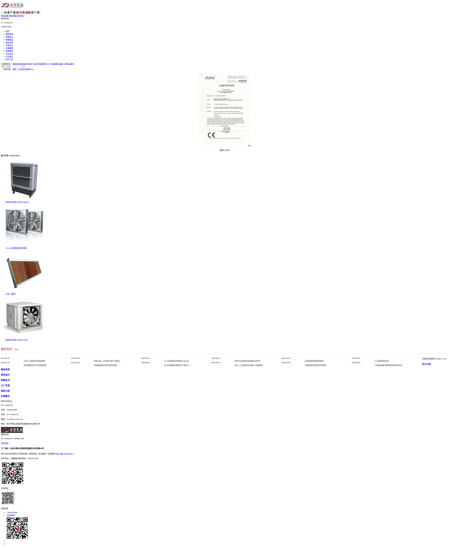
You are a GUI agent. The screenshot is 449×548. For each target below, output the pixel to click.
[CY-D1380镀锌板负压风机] (24, 246)
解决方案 (9, 42)
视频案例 (9, 51)
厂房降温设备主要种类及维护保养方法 (388, 365)
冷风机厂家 (30, 64)
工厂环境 (5, 385)
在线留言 (5, 396)
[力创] (12, 7)
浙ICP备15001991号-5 (65, 454)
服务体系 (5, 369)
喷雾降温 (9, 40)
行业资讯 (9, 56)
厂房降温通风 (68, 64)
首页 (7, 31)
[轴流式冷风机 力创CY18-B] (24, 338)
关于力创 (9, 59)
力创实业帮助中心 (25, 69)
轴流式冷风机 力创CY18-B (16, 340)
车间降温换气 (41, 64)
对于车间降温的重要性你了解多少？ (177, 365)
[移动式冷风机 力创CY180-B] (24, 200)
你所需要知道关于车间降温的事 (35, 365)
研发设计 (5, 374)
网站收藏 (4, 16)
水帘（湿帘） (11, 294)
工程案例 (9, 48)
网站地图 (12, 16)
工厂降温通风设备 (54, 64)
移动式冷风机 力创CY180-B (17, 202)
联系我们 (20, 16)
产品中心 (9, 45)
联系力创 (5, 391)
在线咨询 (4, 443)
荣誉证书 (5, 380)
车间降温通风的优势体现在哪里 (105, 365)
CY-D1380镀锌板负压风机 (16, 248)
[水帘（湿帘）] (24, 292)
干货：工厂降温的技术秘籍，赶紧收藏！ (249, 365)
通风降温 (9, 34)
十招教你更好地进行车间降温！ (315, 365)
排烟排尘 (9, 37)
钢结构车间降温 (19, 64)
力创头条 (9, 54)
